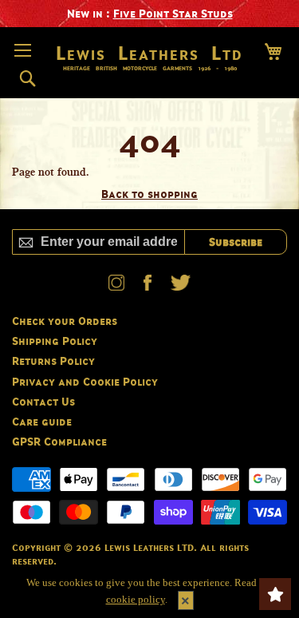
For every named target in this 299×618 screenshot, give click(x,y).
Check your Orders (64, 320)
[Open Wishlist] (275, 594)
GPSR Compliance (59, 441)
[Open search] (27, 79)
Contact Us (43, 401)
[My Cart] (273, 51)
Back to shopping (149, 193)
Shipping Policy (54, 340)
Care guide (42, 421)
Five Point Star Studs (173, 13)
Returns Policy (53, 360)
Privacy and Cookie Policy (85, 381)
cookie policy (135, 599)
